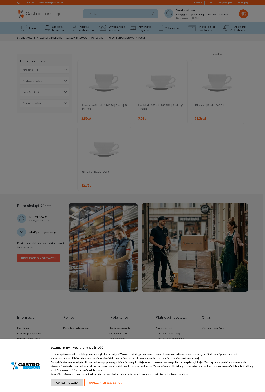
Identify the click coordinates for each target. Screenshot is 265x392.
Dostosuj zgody (67, 382)
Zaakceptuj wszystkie (105, 382)
